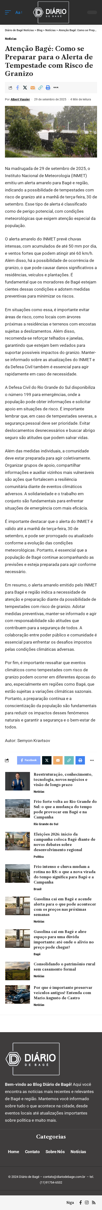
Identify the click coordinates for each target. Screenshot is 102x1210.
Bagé (37, 954)
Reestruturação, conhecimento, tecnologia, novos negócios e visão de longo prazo (63, 779)
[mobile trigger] (9, 12)
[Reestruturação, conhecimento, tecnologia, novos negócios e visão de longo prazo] (17, 781)
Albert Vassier (20, 99)
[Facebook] (80, 1202)
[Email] (32, 88)
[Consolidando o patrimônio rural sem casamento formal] (17, 971)
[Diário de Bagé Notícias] (51, 12)
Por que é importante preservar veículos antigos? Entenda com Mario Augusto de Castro (63, 992)
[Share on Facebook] (17, 88)
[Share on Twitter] (25, 88)
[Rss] (93, 1202)
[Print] (48, 88)
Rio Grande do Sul (46, 824)
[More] (55, 88)
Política (39, 857)
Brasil (37, 889)
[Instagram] (87, 1202)
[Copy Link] (40, 88)
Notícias (11, 39)
